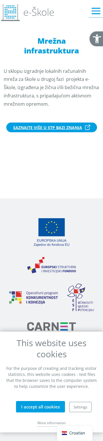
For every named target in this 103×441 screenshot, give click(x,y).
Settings (80, 407)
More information (51, 422)
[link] (96, 38)
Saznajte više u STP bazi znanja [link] (47, 127)
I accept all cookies (40, 407)
